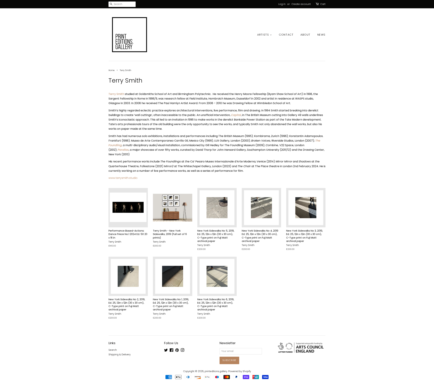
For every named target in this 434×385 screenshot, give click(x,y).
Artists (263, 35)
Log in (281, 4)
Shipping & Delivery (119, 354)
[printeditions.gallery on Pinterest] (177, 350)
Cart (323, 4)
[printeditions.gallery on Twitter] (166, 350)
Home (111, 70)
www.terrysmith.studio (122, 178)
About (305, 35)
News (321, 35)
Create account (301, 4)
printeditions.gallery (216, 371)
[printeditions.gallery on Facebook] (171, 350)
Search (112, 350)
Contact (286, 35)
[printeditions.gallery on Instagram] (182, 350)
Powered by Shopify (239, 371)
